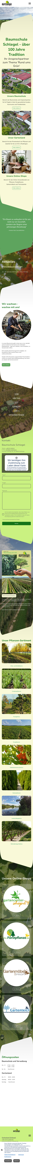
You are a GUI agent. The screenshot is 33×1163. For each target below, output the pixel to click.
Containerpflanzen (16, 691)
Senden (16, 523)
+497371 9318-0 (10, 448)
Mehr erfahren (16, 147)
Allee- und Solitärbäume (16, 666)
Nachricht (4, 490)
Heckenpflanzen (17, 793)
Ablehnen (16, 1160)
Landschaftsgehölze (17, 818)
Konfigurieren (7, 1156)
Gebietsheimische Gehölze (16, 767)
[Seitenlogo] (7, 3)
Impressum (21, 1154)
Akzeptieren (8, 1160)
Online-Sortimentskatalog (9, 595)
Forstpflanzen (16, 742)
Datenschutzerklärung (9, 1154)
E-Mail (4, 483)
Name (4, 475)
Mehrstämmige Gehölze (16, 844)
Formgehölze (16, 716)
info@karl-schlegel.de (11, 450)
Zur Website (17, 915)
